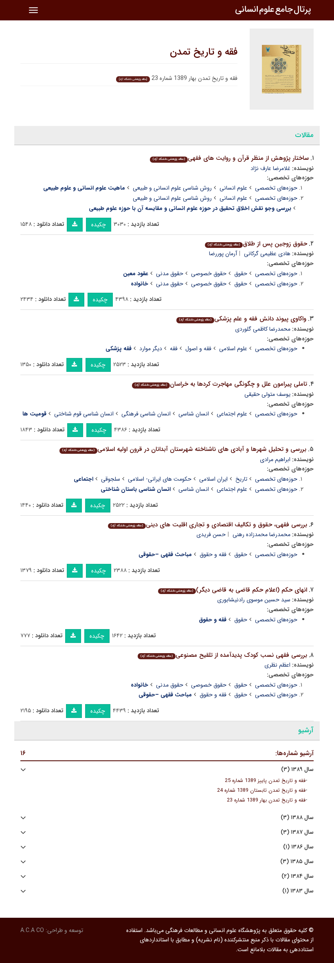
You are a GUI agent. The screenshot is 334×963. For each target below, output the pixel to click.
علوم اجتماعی (232, 413)
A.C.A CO (32, 930)
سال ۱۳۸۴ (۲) (297, 876)
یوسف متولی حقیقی (267, 394)
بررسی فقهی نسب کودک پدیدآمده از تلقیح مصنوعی (224, 655)
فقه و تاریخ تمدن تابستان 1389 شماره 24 (261, 790)
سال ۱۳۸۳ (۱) (298, 891)
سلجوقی (110, 479)
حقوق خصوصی (208, 273)
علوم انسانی (233, 187)
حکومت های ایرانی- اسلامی (159, 479)
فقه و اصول (198, 348)
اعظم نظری (277, 664)
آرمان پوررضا (223, 253)
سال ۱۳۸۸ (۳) (297, 817)
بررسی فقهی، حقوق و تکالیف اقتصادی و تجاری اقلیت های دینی (209, 525)
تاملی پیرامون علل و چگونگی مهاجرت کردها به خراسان (221, 384)
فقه (174, 348)
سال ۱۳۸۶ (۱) (298, 847)
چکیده (98, 224)
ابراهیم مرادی (275, 459)
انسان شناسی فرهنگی (146, 413)
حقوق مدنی (169, 273)
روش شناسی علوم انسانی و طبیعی (172, 187)
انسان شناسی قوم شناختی (84, 413)
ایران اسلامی (213, 479)
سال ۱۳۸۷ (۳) (297, 832)
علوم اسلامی (233, 348)
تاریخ (241, 479)
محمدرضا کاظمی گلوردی (262, 329)
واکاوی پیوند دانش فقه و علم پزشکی (242, 319)
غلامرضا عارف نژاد (270, 168)
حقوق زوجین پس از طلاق (257, 244)
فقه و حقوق (213, 554)
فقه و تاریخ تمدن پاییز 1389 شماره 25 (265, 781)
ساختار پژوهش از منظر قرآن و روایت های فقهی (231, 158)
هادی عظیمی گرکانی (267, 253)
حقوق (240, 273)
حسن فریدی (211, 534)
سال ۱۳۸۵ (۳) (297, 861)
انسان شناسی (193, 413)
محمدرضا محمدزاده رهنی (261, 534)
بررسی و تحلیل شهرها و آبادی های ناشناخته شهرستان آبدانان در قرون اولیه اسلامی (184, 449)
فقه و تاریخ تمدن (203, 52)
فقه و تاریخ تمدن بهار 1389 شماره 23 (266, 800)
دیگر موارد (150, 348)
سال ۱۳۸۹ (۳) (297, 769)
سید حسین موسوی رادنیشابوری (253, 599)
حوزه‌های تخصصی (276, 187)
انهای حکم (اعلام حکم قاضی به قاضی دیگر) (234, 590)
